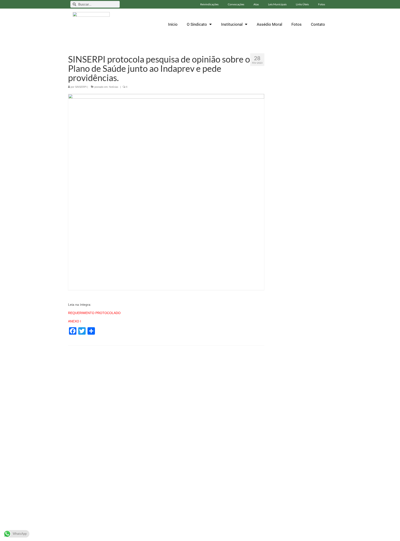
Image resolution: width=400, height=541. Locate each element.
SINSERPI (81, 86)
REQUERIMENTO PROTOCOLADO (94, 313)
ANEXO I (75, 321)
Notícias (113, 86)
